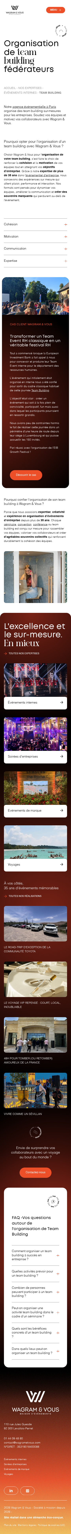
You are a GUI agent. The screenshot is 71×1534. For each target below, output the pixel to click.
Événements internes (20, 92)
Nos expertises (30, 88)
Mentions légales (27, 1525)
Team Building (40, 390)
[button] (55, 10)
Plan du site (10, 1525)
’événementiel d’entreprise (42, 175)
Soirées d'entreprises (15, 1464)
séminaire (10, 524)
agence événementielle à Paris (34, 107)
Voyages (8, 1474)
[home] (15, 10)
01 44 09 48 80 (13, 1438)
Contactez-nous (35, 1172)
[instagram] (27, 1490)
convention (25, 524)
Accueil (10, 88)
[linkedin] (11, 1490)
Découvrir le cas (26, 475)
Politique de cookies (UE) (51, 1525)
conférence (40, 524)
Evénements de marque (16, 1469)
